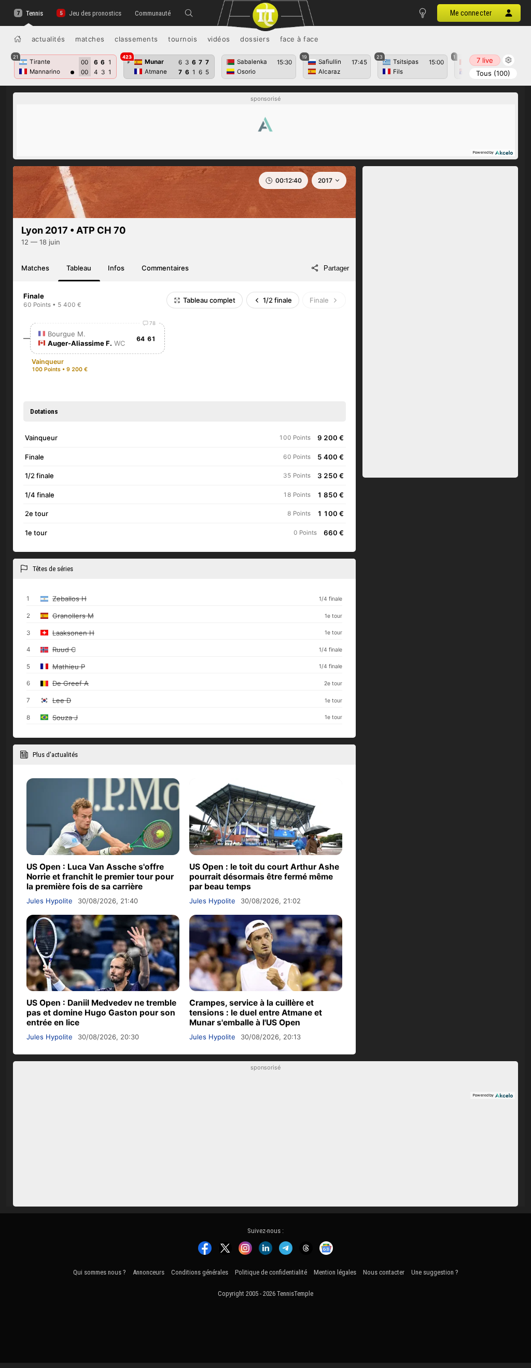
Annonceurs (148, 1272)
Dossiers (255, 39)
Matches (90, 39)
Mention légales (335, 1272)
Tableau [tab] (78, 268)
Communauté (153, 13)
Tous (493, 73)
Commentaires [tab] (165, 268)
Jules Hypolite (49, 901)
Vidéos (218, 39)
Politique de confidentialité (271, 1272)
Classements (136, 39)
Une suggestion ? (434, 1272)
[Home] (17, 39)
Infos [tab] (116, 268)
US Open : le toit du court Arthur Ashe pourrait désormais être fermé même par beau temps (264, 876)
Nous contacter (383, 1272)
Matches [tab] (35, 268)
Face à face (299, 39)
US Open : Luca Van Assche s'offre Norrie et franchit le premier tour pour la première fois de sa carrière (100, 876)
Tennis (34, 13)
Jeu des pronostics (95, 13)
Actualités (48, 39)
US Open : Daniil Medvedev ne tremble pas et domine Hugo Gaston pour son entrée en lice (101, 1012)
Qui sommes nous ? (99, 1272)
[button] (188, 13)
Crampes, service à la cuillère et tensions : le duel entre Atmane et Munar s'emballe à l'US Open (255, 1012)
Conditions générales (199, 1272)
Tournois (182, 39)
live (485, 60)
